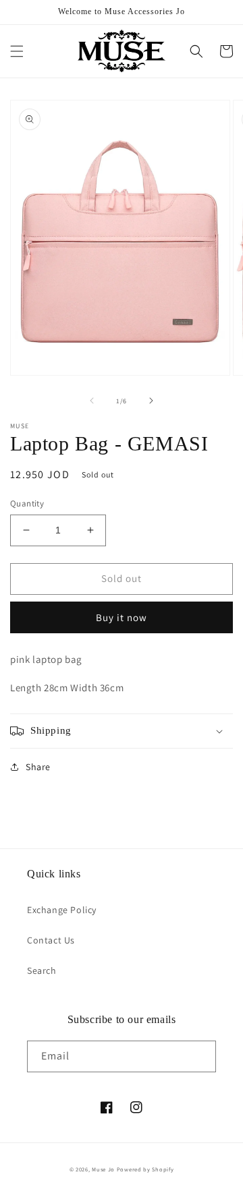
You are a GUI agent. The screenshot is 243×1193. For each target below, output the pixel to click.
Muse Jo (103, 1169)
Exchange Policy (62, 910)
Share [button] (38, 767)
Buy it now (121, 617)
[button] (17, 51)
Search (42, 970)
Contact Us (51, 940)
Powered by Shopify (145, 1169)
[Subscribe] (200, 1056)
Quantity (27, 503)
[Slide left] (92, 400)
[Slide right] (151, 400)
